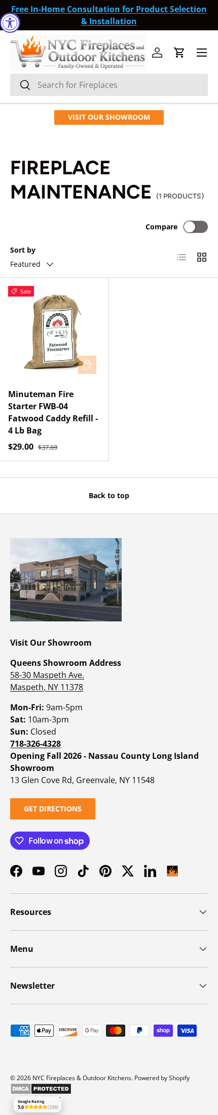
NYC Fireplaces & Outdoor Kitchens (81, 1078)
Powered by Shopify (162, 1078)
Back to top (109, 495)
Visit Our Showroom (109, 117)
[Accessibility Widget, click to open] (10, 23)
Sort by (22, 250)
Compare (161, 226)
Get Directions (53, 808)
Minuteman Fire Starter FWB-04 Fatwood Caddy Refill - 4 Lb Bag (53, 412)
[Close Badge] (59, 1097)
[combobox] (109, 85)
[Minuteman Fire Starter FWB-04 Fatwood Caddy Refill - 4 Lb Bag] (54, 332)
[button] (179, 52)
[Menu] (202, 52)
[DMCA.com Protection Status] (40, 1087)
